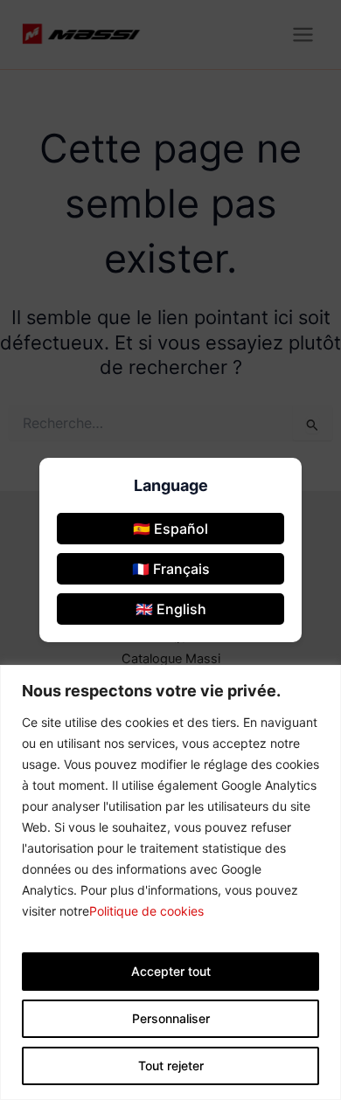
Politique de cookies (146, 910)
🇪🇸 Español (170, 528)
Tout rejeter (171, 1065)
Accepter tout (171, 971)
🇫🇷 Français (171, 569)
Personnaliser (171, 1018)
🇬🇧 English (171, 609)
